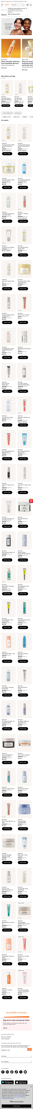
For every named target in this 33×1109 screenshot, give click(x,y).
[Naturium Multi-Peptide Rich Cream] (24, 511)
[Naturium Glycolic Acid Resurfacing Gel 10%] (8, 881)
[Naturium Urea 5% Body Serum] (8, 409)
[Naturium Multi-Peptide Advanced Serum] (24, 341)
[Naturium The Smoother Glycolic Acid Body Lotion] (8, 511)
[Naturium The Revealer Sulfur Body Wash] (24, 881)
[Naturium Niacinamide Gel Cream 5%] (8, 914)
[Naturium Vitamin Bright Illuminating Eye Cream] (24, 914)
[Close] (31, 1087)
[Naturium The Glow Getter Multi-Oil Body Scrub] (24, 273)
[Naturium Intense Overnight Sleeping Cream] (8, 847)
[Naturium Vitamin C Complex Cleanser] (8, 982)
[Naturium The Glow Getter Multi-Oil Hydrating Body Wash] (7, 92)
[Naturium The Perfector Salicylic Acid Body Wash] (8, 206)
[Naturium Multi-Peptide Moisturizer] (8, 376)
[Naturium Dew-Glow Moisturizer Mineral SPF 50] (8, 443)
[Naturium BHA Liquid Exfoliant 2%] (8, 544)
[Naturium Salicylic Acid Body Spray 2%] (24, 646)
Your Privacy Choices (17, 1101)
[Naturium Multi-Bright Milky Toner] (8, 645)
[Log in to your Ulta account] (28, 5)
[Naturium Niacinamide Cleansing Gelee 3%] (8, 578)
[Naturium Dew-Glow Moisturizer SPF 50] (24, 409)
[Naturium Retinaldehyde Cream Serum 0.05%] (8, 612)
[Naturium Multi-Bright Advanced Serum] (8, 948)
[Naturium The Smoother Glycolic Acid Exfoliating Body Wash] (20, 92)
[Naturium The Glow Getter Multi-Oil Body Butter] (8, 172)
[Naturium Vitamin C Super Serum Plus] (8, 477)
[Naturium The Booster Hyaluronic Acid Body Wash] (8, 713)
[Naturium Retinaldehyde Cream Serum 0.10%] (24, 578)
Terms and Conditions (19, 1096)
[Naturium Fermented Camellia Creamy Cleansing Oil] (24, 982)
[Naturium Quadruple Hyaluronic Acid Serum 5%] (24, 713)
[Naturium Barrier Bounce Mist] (24, 780)
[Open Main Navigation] (2, 5)
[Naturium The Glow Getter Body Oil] (8, 273)
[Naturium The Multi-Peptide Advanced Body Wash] (24, 376)
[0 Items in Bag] (31, 5)
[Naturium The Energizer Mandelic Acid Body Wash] (24, 172)
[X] (26, 8)
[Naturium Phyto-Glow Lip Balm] (24, 306)
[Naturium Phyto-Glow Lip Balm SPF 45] (24, 948)
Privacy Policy (19, 1095)
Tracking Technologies (8, 1098)
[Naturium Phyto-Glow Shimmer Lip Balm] (8, 813)
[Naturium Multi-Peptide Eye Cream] (24, 679)
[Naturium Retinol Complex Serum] (8, 780)
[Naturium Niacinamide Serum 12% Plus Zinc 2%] (24, 612)
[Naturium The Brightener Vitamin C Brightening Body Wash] (8, 341)
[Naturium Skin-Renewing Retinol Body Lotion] (24, 443)
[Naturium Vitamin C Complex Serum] (24, 206)
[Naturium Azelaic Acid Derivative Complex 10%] (8, 307)
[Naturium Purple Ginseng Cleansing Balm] (24, 813)
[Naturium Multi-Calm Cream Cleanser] (24, 847)
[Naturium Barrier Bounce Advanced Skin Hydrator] (24, 544)
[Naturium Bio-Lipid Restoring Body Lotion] (24, 239)
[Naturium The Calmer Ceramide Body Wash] (8, 679)
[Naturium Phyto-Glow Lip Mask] (24, 746)
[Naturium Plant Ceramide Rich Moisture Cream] (8, 747)
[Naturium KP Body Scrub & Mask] (8, 239)
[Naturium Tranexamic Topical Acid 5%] (24, 477)
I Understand (16, 1106)
